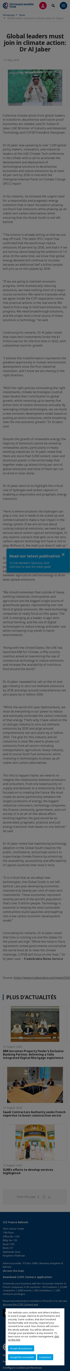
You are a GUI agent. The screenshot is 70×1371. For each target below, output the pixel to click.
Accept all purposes (21, 1348)
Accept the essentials (22, 1357)
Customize (45, 1357)
